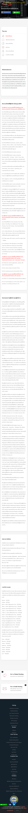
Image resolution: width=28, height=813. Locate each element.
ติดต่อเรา (14, 759)
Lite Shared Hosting (14, 713)
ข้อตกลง (14, 784)
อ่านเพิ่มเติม (23, 806)
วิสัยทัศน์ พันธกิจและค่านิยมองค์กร (14, 781)
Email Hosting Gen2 (14, 740)
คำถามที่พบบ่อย (14, 771)
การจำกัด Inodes (6, 587)
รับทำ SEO (14, 752)
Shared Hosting (14, 711)
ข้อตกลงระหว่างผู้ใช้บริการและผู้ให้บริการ (11, 298)
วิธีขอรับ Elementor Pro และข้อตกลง (14, 791)
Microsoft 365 (14, 747)
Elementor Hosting (14, 716)
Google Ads (14, 754)
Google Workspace (14, 745)
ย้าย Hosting (14, 725)
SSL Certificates (14, 737)
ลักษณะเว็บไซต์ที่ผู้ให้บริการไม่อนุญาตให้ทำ (12, 104)
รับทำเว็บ (14, 750)
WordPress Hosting (14, 708)
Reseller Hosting (14, 718)
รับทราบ (17, 810)
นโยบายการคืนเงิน (6, 539)
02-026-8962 (5, 6)
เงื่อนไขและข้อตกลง (6, 70)
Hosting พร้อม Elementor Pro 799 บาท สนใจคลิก (14, 2)
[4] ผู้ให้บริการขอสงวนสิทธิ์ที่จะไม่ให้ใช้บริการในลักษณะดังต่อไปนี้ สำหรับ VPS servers (12, 275)
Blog (14, 793)
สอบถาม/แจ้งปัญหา (14, 762)
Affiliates (14, 774)
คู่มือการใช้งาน (14, 767)
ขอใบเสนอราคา (14, 764)
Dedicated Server (14, 723)
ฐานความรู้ (14, 769)
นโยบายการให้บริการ (14, 788)
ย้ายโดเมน (14, 733)
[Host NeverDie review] (14, 800)
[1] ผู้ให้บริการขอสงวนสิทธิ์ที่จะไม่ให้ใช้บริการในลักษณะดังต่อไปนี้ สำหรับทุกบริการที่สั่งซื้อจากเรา (13, 108)
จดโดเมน (14, 730)
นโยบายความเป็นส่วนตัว (14, 786)
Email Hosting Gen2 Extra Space (14, 742)
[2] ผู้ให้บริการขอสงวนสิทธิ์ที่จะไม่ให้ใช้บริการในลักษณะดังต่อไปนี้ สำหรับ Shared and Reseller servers (13, 217)
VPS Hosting (14, 720)
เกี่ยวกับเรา (14, 779)
